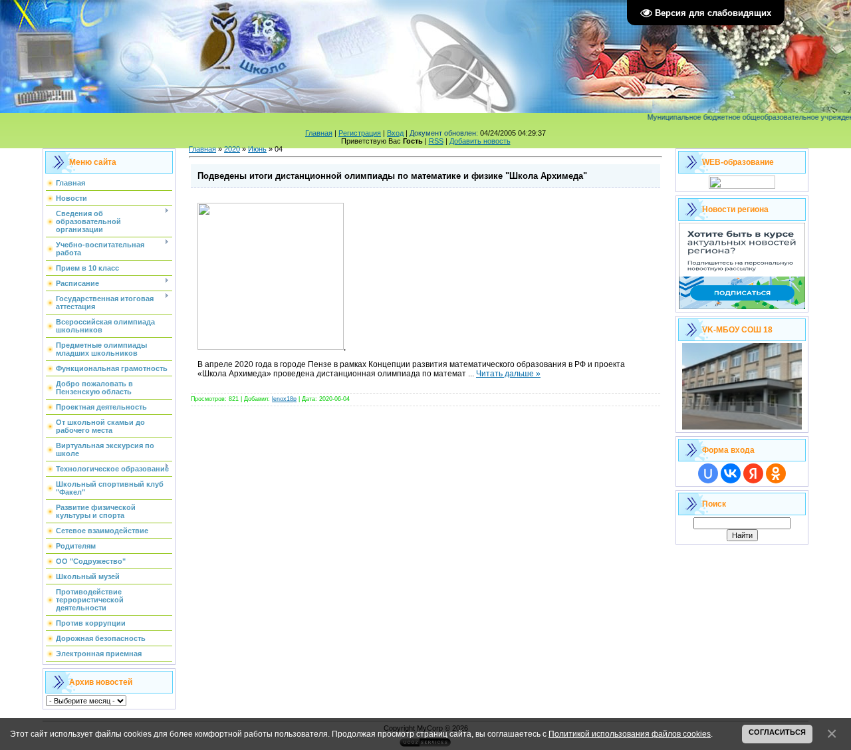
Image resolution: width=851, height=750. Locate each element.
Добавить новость (480, 141)
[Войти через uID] (708, 473)
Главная (318, 133)
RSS (436, 141)
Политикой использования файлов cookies (629, 733)
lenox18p (284, 399)
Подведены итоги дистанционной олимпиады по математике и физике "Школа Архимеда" (392, 176)
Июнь (257, 149)
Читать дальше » (508, 373)
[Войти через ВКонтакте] (731, 473)
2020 (232, 149)
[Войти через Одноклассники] (776, 473)
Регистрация (359, 133)
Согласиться (777, 732)
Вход (395, 133)
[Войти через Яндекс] (753, 473)
